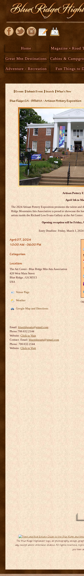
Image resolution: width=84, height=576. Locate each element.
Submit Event (34, 91)
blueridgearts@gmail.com (33, 327)
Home (26, 48)
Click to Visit (28, 335)
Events (19, 91)
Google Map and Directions (31, 308)
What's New (64, 91)
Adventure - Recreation (26, 69)
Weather (20, 300)
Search (49, 91)
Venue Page (22, 292)
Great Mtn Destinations (26, 58)
